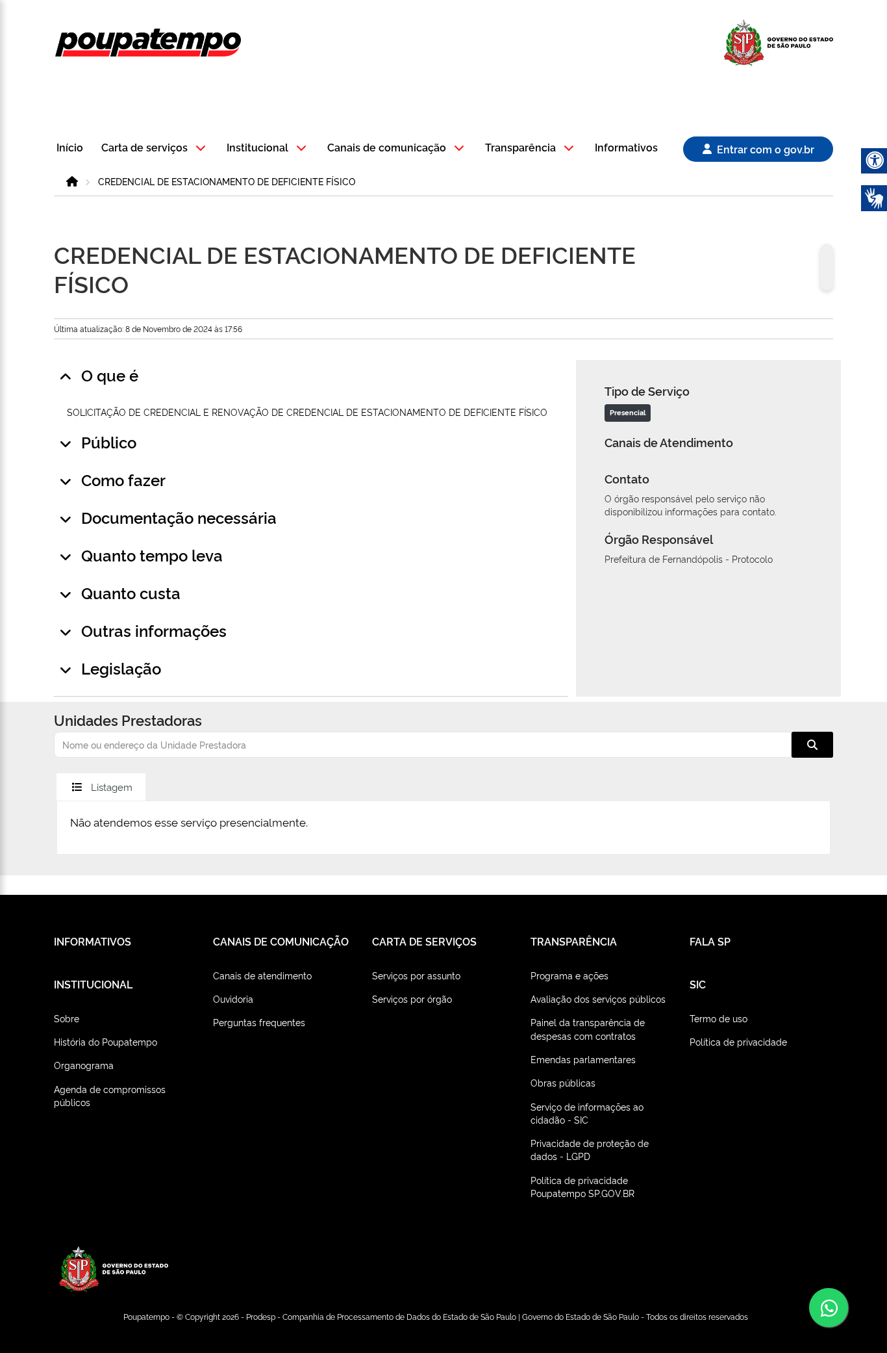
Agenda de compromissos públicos (110, 1095)
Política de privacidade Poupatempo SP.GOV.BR (582, 1186)
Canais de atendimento (262, 975)
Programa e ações (569, 975)
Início (69, 148)
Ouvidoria (233, 998)
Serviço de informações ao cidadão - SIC (587, 1113)
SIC (698, 984)
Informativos (626, 148)
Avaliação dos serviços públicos (598, 998)
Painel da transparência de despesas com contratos (588, 1028)
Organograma (84, 1065)
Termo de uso (718, 1018)
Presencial (627, 412)
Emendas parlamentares (583, 1059)
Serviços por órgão (412, 998)
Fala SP (710, 941)
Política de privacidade (738, 1041)
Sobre (66, 1018)
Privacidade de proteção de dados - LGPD (590, 1149)
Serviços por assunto (416, 975)
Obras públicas (563, 1082)
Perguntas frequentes (259, 1022)
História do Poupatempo (105, 1041)
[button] (155, 148)
